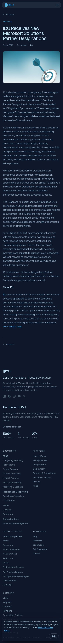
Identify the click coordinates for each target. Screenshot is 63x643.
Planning (7, 509)
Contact (7, 606)
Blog (35, 536)
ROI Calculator (40, 549)
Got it (53, 636)
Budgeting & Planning (13, 460)
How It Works (39, 456)
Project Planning (11, 478)
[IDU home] (9, 5)
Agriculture (8, 558)
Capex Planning (10, 469)
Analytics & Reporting (13, 496)
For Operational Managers (16, 576)
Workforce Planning (12, 482)
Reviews (7, 584)
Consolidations (11, 519)
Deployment (39, 468)
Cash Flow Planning (12, 473)
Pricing (36, 481)
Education (8, 545)
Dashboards (9, 500)
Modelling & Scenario (13, 486)
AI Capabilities (40, 460)
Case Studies (10, 580)
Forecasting (9, 464)
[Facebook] (9, 397)
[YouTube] (19, 397)
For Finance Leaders (13, 572)
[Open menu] (57, 5)
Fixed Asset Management (16, 523)
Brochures (38, 544)
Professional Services (13, 567)
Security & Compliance (44, 473)
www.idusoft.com (12, 326)
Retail (5, 562)
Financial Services (11, 549)
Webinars (37, 540)
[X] (24, 397)
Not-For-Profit (10, 553)
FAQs (35, 485)
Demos (36, 553)
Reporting (8, 514)
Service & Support (42, 477)
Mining (6, 540)
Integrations (39, 464)
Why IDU (7, 602)
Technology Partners (13, 615)
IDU (5, 294)
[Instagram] (14, 397)
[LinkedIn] (4, 397)
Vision (6, 598)
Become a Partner (13, 426)
